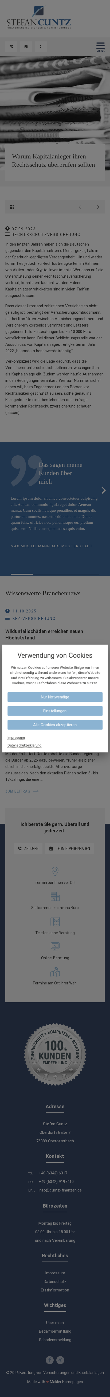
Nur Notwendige (55, 696)
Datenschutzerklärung (24, 745)
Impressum (16, 737)
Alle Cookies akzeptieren (55, 724)
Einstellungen (54, 710)
